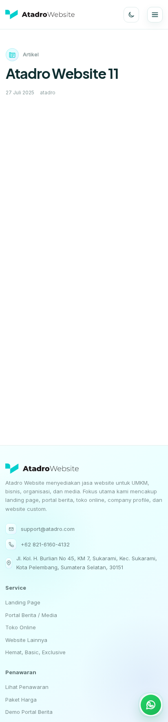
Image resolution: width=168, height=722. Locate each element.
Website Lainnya (26, 639)
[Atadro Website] (40, 14)
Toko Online (20, 627)
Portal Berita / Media (31, 614)
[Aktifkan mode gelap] (131, 14)
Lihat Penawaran (27, 687)
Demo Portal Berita (29, 712)
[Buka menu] (155, 14)
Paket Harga (21, 699)
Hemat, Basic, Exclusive (35, 652)
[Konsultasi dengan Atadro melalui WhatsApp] (150, 704)
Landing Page (22, 602)
